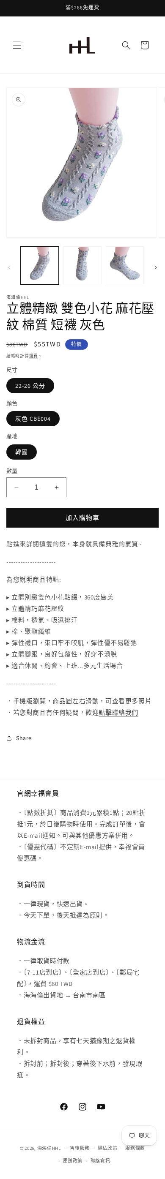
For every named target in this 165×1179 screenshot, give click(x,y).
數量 (12, 470)
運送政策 (72, 1161)
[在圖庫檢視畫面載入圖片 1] (40, 265)
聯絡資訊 (100, 1161)
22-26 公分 (30, 385)
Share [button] (24, 738)
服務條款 (135, 1148)
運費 (33, 356)
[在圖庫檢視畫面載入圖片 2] (82, 265)
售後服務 (80, 1148)
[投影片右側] (155, 267)
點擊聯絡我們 (118, 712)
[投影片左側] (9, 267)
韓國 (21, 452)
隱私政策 (108, 1148)
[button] (17, 45)
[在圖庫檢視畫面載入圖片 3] (125, 265)
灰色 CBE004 (33, 418)
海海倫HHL (49, 1148)
